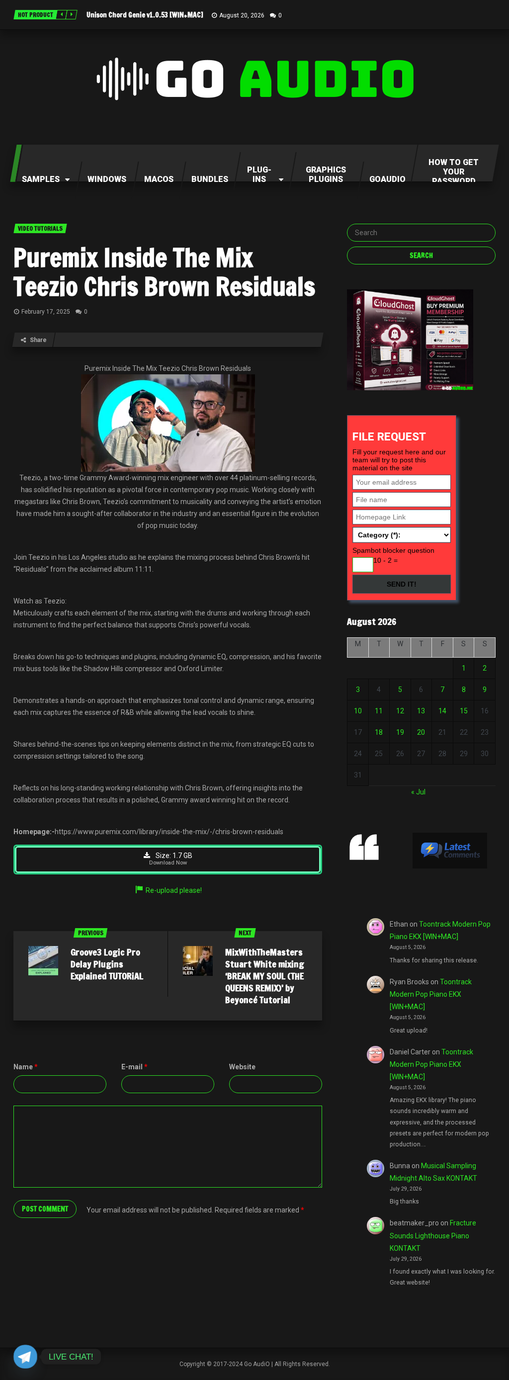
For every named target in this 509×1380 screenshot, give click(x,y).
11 (379, 711)
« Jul (418, 792)
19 (400, 732)
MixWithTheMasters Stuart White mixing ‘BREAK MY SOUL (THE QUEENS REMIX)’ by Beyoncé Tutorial (264, 976)
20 (421, 732)
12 (400, 711)
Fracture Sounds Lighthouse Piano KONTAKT (433, 1235)
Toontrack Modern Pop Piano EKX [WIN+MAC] (431, 994)
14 (442, 711)
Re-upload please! (174, 890)
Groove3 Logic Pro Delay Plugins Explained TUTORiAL (107, 964)
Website (242, 1067)
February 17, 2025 (45, 311)
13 (421, 711)
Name (25, 1067)
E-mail (134, 1067)
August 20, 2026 (241, 15)
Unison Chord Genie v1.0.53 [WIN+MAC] (144, 15)
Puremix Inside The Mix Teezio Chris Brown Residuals (164, 272)
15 (464, 711)
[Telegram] (25, 1357)
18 (379, 732)
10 (358, 711)
